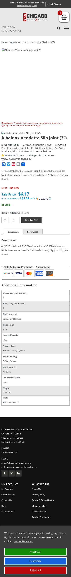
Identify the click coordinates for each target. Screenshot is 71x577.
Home (4, 42)
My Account (7, 488)
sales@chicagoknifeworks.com (16, 462)
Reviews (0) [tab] (32, 232)
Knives (50, 148)
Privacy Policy (38, 494)
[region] (35, 551)
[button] (35, 198)
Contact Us (6, 500)
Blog (3, 505)
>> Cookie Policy (23, 541)
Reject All (35, 570)
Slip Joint (18, 151)
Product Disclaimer (41, 517)
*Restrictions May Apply (27, 5)
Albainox (15, 42)
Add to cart (31, 220)
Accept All (35, 551)
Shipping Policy (39, 505)
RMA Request (7, 511)
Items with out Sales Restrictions (26, 148)
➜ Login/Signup (54, 4)
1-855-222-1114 (11, 31)
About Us (36, 488)
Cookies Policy (39, 511)
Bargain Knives (44, 144)
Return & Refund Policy (43, 500)
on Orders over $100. (27, 2)
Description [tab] (13, 232)
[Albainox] (20, 133)
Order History (7, 494)
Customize (35, 561)
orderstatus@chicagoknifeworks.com (19, 467)
